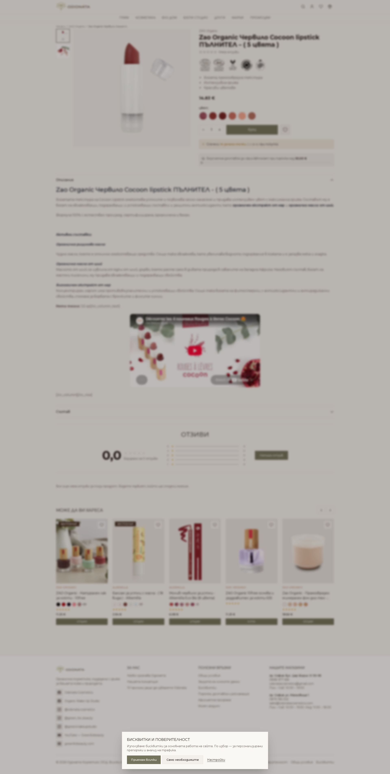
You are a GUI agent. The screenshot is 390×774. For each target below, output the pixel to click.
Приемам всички (144, 760)
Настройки (216, 760)
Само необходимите (183, 760)
